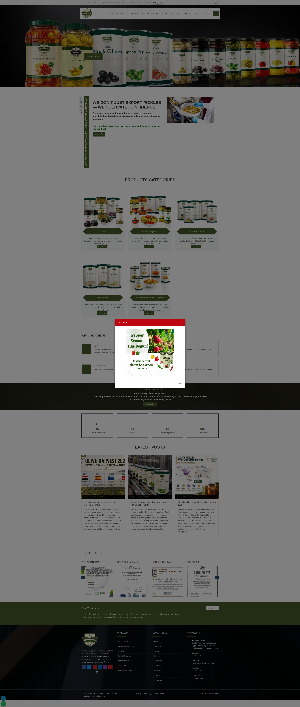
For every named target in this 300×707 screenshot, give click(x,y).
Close (180, 384)
